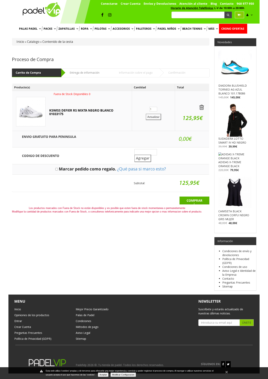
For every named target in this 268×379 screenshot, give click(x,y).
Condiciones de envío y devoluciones (237, 253)
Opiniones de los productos (31, 315)
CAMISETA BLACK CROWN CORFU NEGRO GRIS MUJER (233, 215)
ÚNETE (246, 322)
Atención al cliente (193, 3)
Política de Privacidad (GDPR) (32, 339)
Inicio (20, 42)
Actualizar (153, 116)
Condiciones (83, 321)
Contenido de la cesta (57, 42)
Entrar (18, 321)
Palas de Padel (85, 315)
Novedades (224, 42)
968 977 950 (245, 3)
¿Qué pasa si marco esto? (141, 169)
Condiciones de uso (234, 267)
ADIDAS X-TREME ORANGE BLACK (229, 164)
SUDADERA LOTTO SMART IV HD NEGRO (232, 140)
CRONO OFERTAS (232, 28)
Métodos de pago (87, 327)
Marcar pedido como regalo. (87, 169)
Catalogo (33, 42)
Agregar (142, 158)
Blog (214, 3)
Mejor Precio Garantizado (92, 309)
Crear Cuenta (22, 327)
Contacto (226, 3)
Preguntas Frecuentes (236, 282)
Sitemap (227, 286)
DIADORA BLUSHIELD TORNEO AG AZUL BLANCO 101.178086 (232, 89)
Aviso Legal (83, 333)
